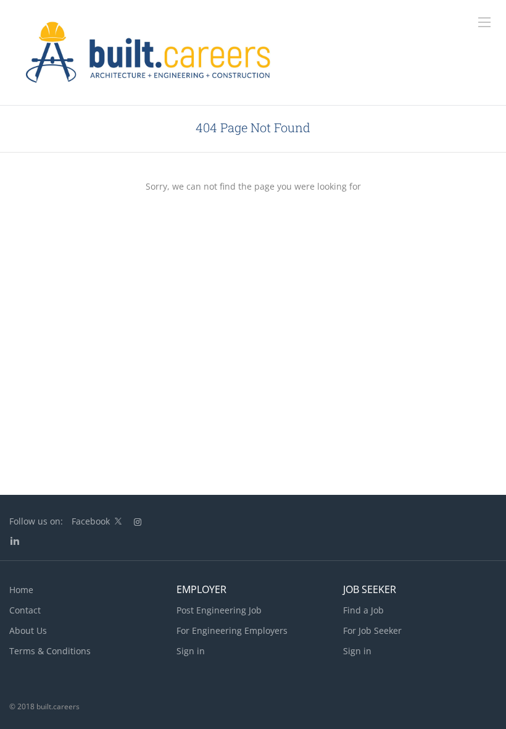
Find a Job (363, 610)
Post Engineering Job (219, 610)
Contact (25, 610)
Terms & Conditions (50, 651)
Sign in (190, 651)
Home (21, 590)
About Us (28, 630)
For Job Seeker (372, 630)
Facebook (91, 521)
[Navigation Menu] (484, 22)
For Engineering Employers (232, 630)
